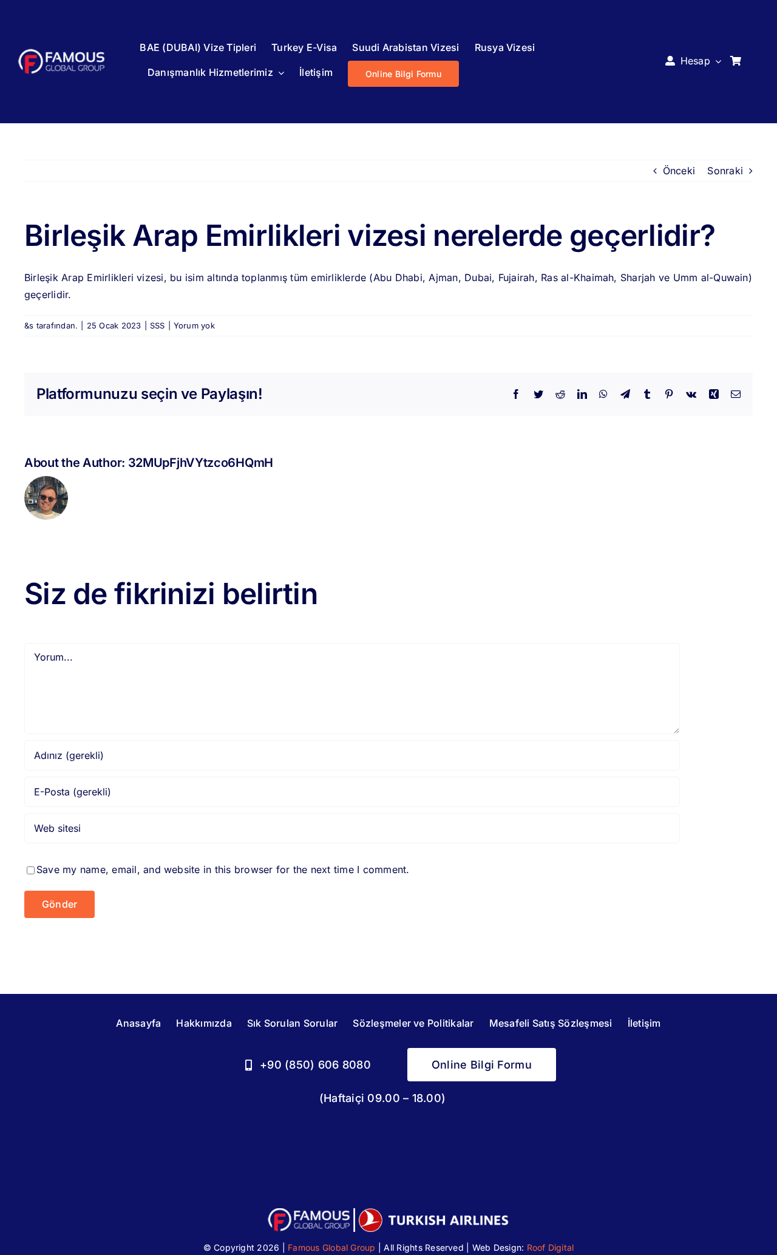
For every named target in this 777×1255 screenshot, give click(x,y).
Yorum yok (194, 325)
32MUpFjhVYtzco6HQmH (200, 462)
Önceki (679, 171)
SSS (157, 325)
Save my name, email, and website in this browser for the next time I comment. (222, 869)
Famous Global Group (332, 1247)
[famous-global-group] (61, 52)
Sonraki (725, 171)
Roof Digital (550, 1247)
